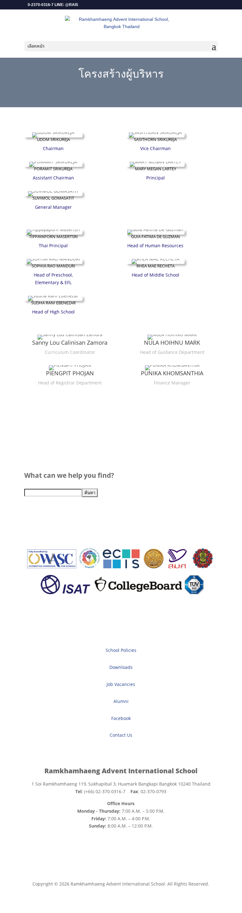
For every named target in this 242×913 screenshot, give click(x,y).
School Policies (121, 650)
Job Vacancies (121, 684)
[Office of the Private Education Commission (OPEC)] (203, 567)
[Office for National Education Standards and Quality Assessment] (177, 567)
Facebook (121, 718)
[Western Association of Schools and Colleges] (51, 567)
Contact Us (121, 735)
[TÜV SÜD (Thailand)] (194, 592)
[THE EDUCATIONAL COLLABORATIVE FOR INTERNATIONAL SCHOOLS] (121, 567)
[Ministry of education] (153, 567)
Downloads (121, 667)
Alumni (121, 701)
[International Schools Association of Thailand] (65, 592)
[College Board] (138, 592)
